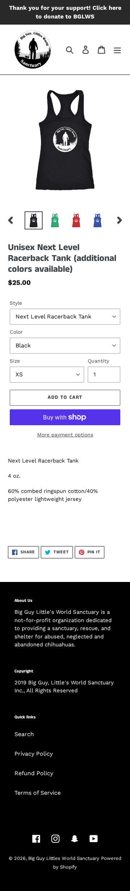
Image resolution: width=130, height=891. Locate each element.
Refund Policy (33, 773)
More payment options (65, 435)
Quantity (98, 361)
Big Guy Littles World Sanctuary (63, 858)
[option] (33, 220)
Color (16, 332)
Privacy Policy (33, 753)
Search (24, 734)
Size (15, 361)
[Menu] (117, 50)
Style (16, 303)
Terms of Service (37, 792)
